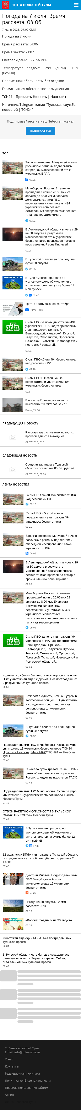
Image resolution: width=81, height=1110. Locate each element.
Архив (9, 1095)
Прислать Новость (16, 752)
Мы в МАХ (38, 752)
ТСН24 (67, 748)
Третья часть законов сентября (47, 303)
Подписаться (40, 131)
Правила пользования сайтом (26, 1088)
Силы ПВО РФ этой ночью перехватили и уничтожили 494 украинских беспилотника (47, 381)
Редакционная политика (22, 1073)
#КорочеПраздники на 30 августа (49, 920)
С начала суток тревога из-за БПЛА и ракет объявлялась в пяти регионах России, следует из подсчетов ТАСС (52, 773)
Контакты (12, 1066)
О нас (9, 1059)
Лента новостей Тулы (20, 1102)
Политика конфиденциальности (28, 1080)
